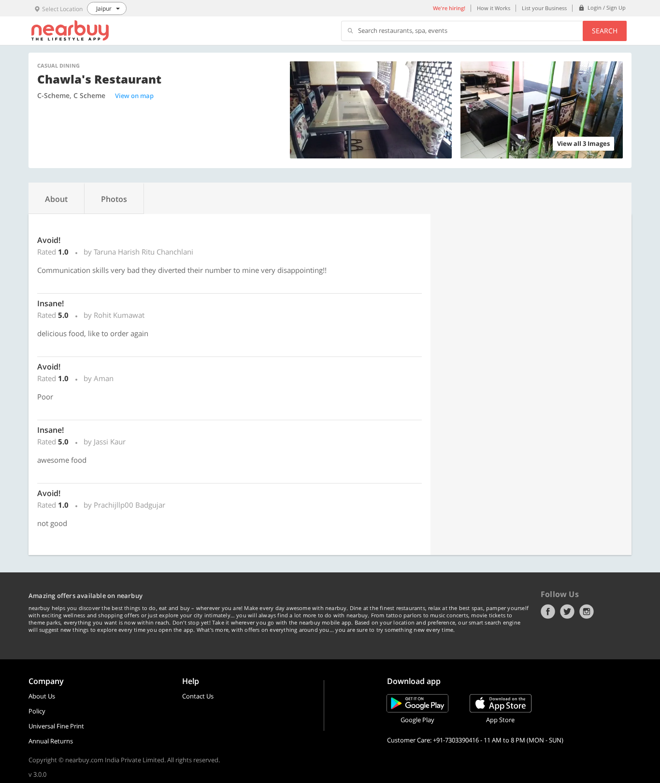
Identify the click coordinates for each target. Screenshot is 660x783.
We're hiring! (449, 8)
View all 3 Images (583, 143)
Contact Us (198, 696)
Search (604, 30)
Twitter (567, 611)
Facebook (548, 611)
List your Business (544, 8)
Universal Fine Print (56, 726)
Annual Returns (51, 741)
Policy (37, 711)
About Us (42, 696)
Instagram (586, 611)
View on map (134, 95)
